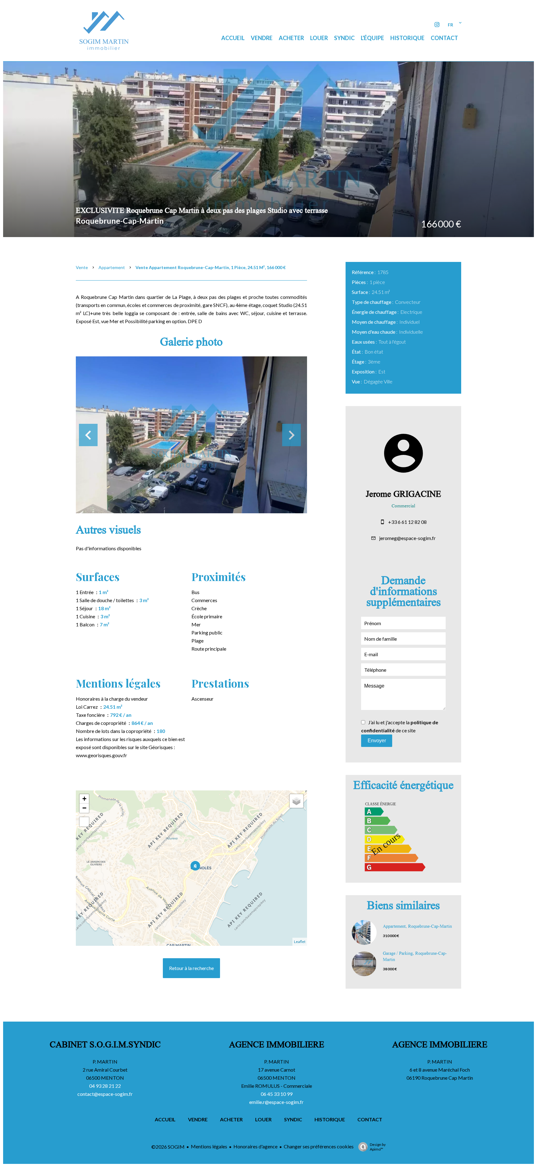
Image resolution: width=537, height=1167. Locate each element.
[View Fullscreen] (84, 821)
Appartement (112, 267)
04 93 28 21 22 (105, 1086)
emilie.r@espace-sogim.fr (276, 1102)
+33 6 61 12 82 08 (407, 522)
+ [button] (84, 799)
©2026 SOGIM (168, 1147)
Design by (378, 1146)
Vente (82, 267)
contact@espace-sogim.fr (105, 1094)
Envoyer (377, 740)
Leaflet (299, 942)
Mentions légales (209, 1146)
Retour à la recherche (191, 968)
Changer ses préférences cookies (319, 1146)
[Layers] (296, 801)
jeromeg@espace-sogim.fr (407, 538)
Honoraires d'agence (255, 1146)
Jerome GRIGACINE (403, 495)
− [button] (84, 808)
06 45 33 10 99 (276, 1094)
